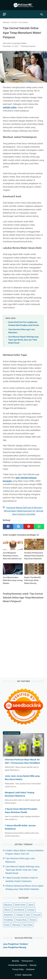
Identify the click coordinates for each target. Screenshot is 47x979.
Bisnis (31, 905)
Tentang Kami (27, 961)
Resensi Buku (21, 920)
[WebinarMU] (23, 5)
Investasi (30, 910)
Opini (28, 915)
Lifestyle (19, 915)
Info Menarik (19, 910)
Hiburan (7, 910)
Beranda (15, 961)
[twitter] (18, 526)
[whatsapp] (39, 526)
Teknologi (16, 925)
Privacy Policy (18, 969)
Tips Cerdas (28, 925)
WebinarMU (27, 975)
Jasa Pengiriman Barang (14, 947)
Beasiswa (8, 905)
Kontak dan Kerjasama (17, 965)
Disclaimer (30, 969)
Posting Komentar (28, 46)
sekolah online (10, 107)
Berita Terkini (20, 905)
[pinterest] (29, 526)
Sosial (6, 925)
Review (33, 920)
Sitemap (33, 965)
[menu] (4, 14)
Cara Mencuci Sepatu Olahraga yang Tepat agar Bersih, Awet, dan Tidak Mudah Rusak (23, 340)
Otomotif (37, 915)
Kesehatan (8, 915)
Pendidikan (8, 920)
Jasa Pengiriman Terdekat (15, 944)
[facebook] (8, 526)
